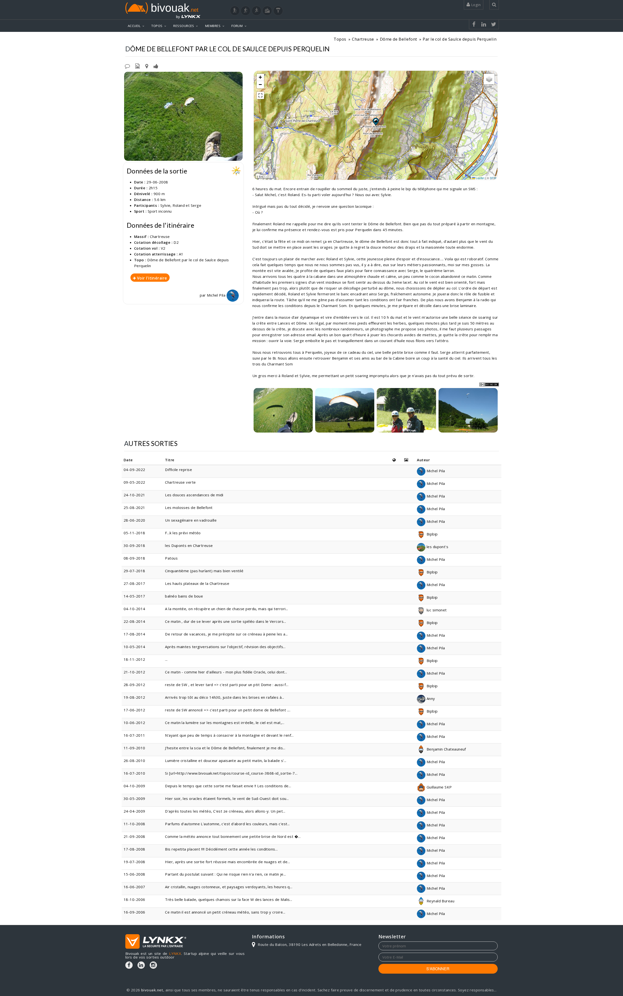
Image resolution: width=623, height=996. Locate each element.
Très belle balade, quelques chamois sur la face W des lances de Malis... (228, 899)
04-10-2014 (134, 608)
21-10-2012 (134, 672)
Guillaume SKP (438, 787)
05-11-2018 (134, 532)
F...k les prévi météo (183, 532)
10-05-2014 (134, 646)
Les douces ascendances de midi (194, 494)
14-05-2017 (134, 596)
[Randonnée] (235, 11)
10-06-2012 (134, 722)
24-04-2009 (134, 811)
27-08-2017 (134, 583)
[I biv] (128, 76)
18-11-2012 (134, 659)
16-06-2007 (134, 886)
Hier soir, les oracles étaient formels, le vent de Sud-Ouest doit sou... (227, 798)
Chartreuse (363, 39)
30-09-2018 (134, 545)
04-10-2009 (134, 785)
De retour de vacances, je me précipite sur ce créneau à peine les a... (226, 634)
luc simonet (436, 609)
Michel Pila (216, 295)
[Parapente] (278, 11)
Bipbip (431, 534)
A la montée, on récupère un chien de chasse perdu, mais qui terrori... (226, 608)
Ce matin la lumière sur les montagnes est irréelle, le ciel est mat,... (224, 722)
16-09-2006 (134, 912)
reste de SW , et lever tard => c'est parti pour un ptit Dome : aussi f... (226, 684)
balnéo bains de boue (184, 596)
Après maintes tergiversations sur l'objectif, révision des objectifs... (225, 646)
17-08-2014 (134, 634)
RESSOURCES (183, 26)
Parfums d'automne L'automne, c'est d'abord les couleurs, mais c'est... (227, 823)
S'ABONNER (437, 968)
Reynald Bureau (439, 900)
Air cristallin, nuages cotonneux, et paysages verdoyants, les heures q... (228, 886)
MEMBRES (212, 26)
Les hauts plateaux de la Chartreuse (197, 583)
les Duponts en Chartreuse (189, 545)
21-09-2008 (134, 836)
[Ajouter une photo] (137, 66)
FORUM (237, 26)
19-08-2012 (134, 697)
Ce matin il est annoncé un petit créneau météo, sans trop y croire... (225, 912)
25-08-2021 (134, 507)
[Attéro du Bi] (345, 410)
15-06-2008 (134, 874)
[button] (375, 121)
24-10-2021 (134, 494)
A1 (181, 254)
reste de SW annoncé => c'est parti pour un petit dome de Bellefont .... (227, 709)
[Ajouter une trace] (146, 66)
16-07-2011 (134, 735)
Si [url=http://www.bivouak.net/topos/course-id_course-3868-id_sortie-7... (231, 773)
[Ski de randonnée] (256, 11)
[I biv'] (156, 66)
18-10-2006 (134, 899)
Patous (171, 558)
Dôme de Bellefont (398, 39)
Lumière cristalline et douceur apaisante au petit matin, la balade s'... (225, 760)
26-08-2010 (134, 760)
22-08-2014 (134, 621)
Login (475, 4)
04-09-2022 (134, 469)
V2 (163, 248)
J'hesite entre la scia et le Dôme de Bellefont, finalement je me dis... (225, 747)
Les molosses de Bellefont (188, 507)
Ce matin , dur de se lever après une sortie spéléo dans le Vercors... (225, 621)
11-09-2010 (134, 747)
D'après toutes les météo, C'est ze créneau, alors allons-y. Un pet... (225, 811)
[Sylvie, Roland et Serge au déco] (183, 116)
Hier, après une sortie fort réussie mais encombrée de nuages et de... (227, 861)
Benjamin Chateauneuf (445, 749)
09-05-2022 (134, 482)
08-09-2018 (134, 558)
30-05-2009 (134, 798)
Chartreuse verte (180, 482)
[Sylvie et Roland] (406, 410)
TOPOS (156, 26)
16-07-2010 (134, 773)
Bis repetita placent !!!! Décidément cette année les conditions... (221, 849)
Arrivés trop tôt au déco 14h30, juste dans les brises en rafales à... (224, 697)
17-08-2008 (134, 849)
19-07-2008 (134, 861)
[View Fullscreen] (260, 95)
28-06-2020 (134, 520)
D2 (176, 242)
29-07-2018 (134, 570)
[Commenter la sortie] (127, 66)
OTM (493, 178)
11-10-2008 (134, 823)
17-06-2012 (134, 709)
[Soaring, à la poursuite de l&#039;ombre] (283, 410)
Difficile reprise (178, 469)
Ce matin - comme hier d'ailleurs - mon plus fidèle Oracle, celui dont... (226, 672)
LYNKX (175, 953)
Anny (430, 698)
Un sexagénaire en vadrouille (191, 520)
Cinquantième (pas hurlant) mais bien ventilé (204, 570)
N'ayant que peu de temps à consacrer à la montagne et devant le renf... (229, 735)
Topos (340, 39)
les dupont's (436, 546)
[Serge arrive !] (468, 410)
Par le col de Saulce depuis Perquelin (459, 39)
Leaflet (480, 178)
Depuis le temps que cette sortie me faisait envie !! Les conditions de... (228, 785)
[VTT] (267, 11)
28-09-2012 (134, 684)
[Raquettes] (245, 11)
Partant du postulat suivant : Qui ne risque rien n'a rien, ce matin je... (225, 874)
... (166, 659)
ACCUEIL (134, 26)
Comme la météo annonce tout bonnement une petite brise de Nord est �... (233, 836)
